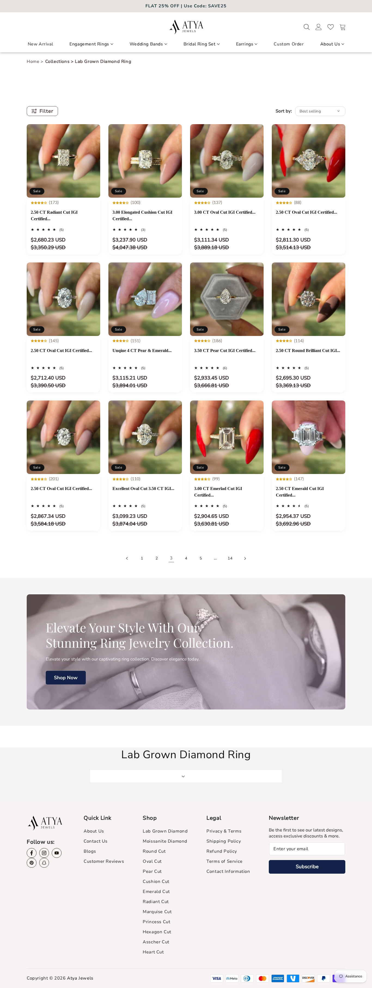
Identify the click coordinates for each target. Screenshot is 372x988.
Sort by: (284, 111)
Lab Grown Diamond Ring (103, 62)
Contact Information (228, 871)
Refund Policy (221, 851)
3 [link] (171, 558)
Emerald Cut (156, 891)
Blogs (90, 851)
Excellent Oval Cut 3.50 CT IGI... (143, 488)
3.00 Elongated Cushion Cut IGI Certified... (142, 215)
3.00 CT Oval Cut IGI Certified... (224, 212)
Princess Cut (156, 922)
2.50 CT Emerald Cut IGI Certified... (300, 491)
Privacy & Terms (223, 831)
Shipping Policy (223, 841)
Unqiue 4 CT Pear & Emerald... (142, 350)
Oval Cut (152, 861)
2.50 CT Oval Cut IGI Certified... (306, 212)
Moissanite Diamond (165, 841)
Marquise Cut (157, 912)
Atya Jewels (80, 978)
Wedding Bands (146, 44)
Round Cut (154, 851)
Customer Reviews (104, 861)
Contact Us (96, 841)
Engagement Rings (89, 44)
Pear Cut (152, 871)
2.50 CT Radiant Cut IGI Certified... (54, 215)
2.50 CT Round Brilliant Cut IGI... (308, 350)
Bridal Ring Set (200, 44)
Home (34, 62)
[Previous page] (127, 558)
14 (230, 558)
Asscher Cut (156, 942)
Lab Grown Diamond (165, 831)
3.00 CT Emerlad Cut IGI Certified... (218, 491)
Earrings (245, 44)
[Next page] (245, 558)
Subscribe (307, 866)
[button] (91, 46)
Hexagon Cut (157, 932)
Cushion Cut (156, 881)
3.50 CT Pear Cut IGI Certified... (224, 350)
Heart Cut (153, 952)
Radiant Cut (156, 902)
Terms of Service (224, 861)
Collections (59, 62)
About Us (330, 44)
